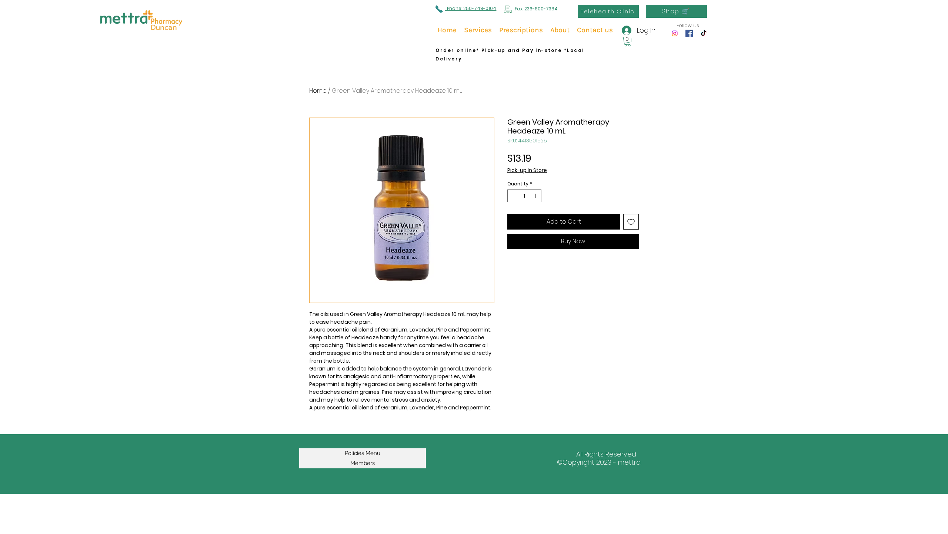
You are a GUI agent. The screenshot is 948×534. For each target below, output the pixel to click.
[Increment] (536, 196)
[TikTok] (703, 33)
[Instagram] (674, 33)
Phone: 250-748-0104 (470, 8)
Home (318, 90)
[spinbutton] (524, 196)
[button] (627, 41)
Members (362, 463)
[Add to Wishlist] (631, 222)
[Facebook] (689, 33)
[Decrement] (512, 196)
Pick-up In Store (527, 170)
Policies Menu (362, 453)
